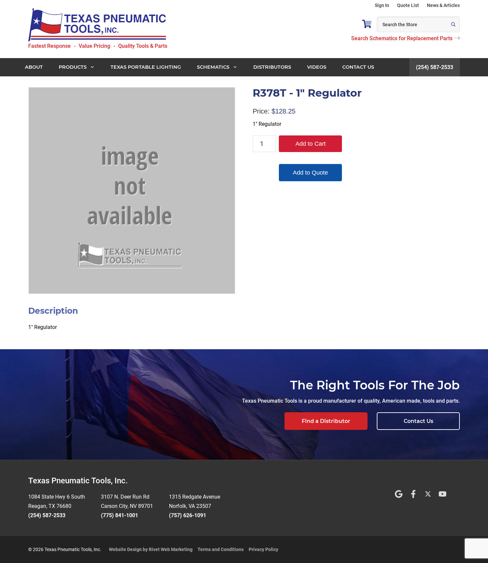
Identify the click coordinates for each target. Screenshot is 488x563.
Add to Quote (310, 172)
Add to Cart (310, 143)
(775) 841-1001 (119, 515)
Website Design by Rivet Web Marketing (151, 549)
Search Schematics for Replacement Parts (401, 38)
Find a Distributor (326, 421)
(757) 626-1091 (187, 515)
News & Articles (443, 5)
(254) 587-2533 (434, 67)
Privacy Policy (263, 549)
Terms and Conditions (221, 549)
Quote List (408, 5)
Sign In (382, 5)
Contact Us (418, 421)
